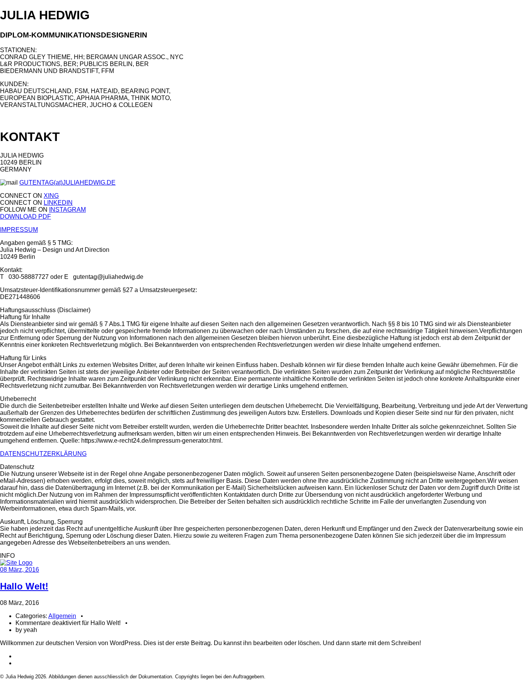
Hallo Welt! (24, 586)
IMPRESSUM (19, 229)
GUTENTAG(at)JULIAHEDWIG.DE (67, 182)
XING (51, 195)
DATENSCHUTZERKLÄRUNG (43, 453)
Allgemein (62, 616)
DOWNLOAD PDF (25, 216)
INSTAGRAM (67, 209)
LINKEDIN (58, 202)
